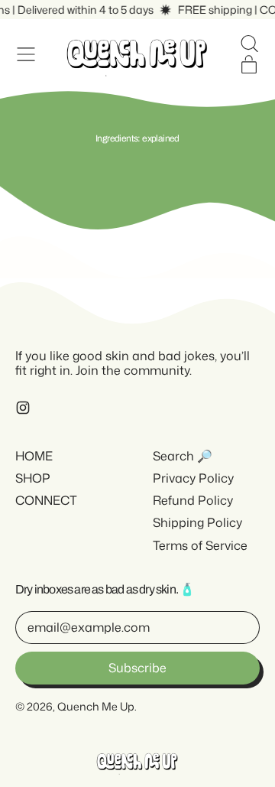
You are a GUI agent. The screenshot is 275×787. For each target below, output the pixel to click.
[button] (249, 43)
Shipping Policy (197, 522)
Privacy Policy (193, 478)
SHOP (32, 478)
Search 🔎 (182, 455)
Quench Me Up (95, 706)
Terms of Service (200, 545)
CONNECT (46, 500)
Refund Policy (193, 500)
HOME (34, 455)
